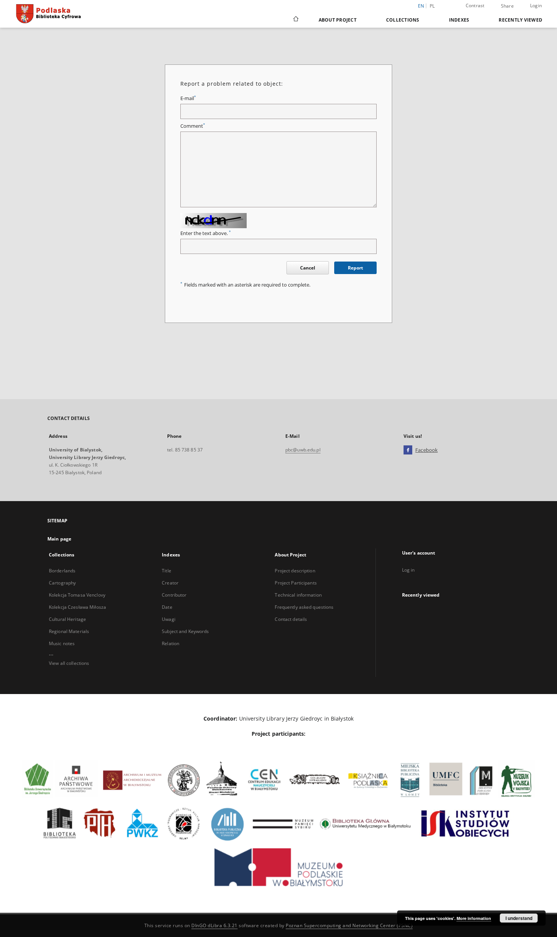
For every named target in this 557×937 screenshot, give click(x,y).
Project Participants (295, 583)
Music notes (62, 643)
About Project (338, 20)
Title (166, 570)
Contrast (475, 5)
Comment (192, 126)
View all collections (69, 663)
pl (432, 5)
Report (355, 268)
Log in (408, 570)
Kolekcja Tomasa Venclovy (77, 595)
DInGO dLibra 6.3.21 (214, 925)
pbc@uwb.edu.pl (303, 450)
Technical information (298, 595)
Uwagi (168, 619)
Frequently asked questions (304, 607)
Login (536, 5)
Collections (402, 20)
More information (474, 918)
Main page (59, 539)
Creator (170, 583)
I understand (518, 918)
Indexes (459, 20)
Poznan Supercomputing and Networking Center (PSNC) (349, 925)
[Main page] (295, 19)
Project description (295, 570)
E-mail (188, 98)
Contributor (174, 595)
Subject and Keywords (185, 631)
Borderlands (62, 570)
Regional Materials (69, 631)
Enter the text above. (205, 233)
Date (167, 607)
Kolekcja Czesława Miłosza (77, 607)
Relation (170, 643)
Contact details (291, 619)
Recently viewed (520, 20)
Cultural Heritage (67, 619)
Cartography (62, 583)
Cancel (307, 268)
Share (507, 6)
